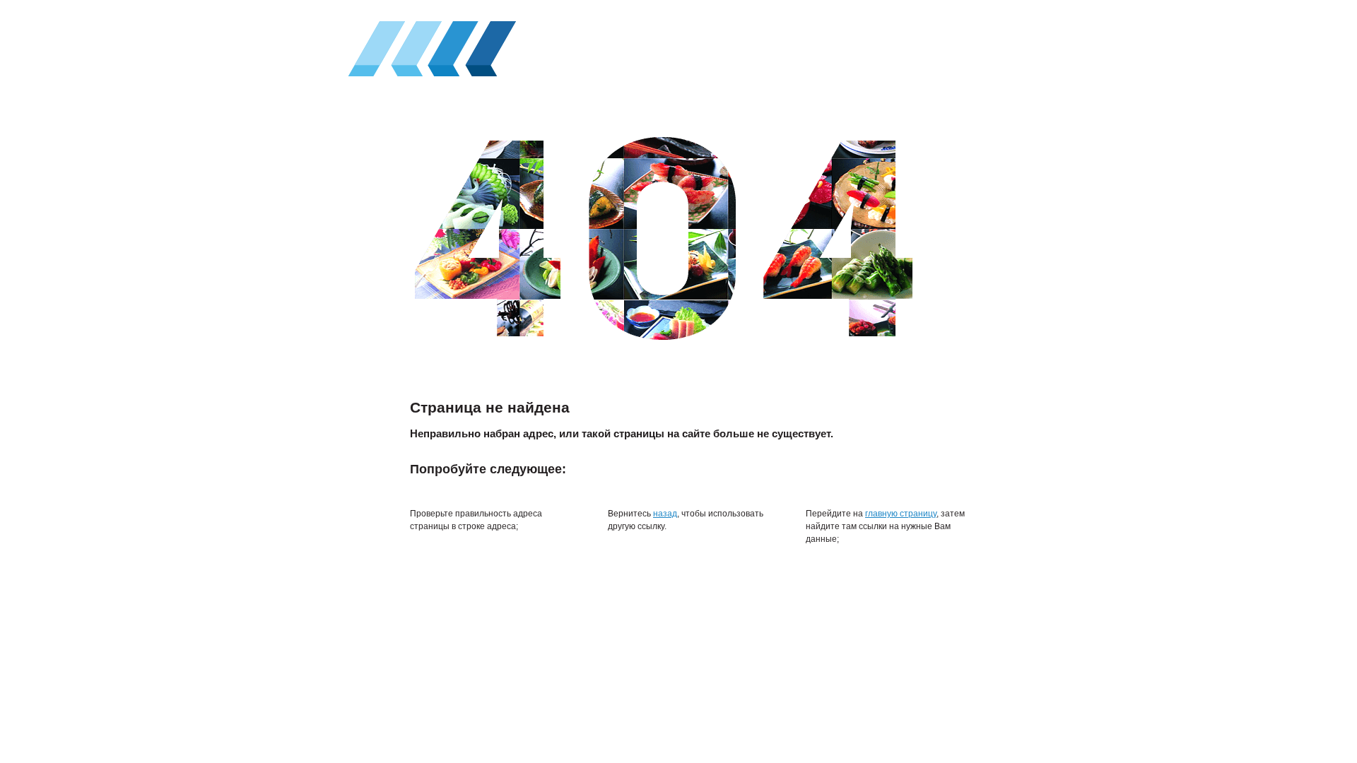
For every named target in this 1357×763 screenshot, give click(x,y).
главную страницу (900, 514)
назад (665, 514)
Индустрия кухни (428, 45)
